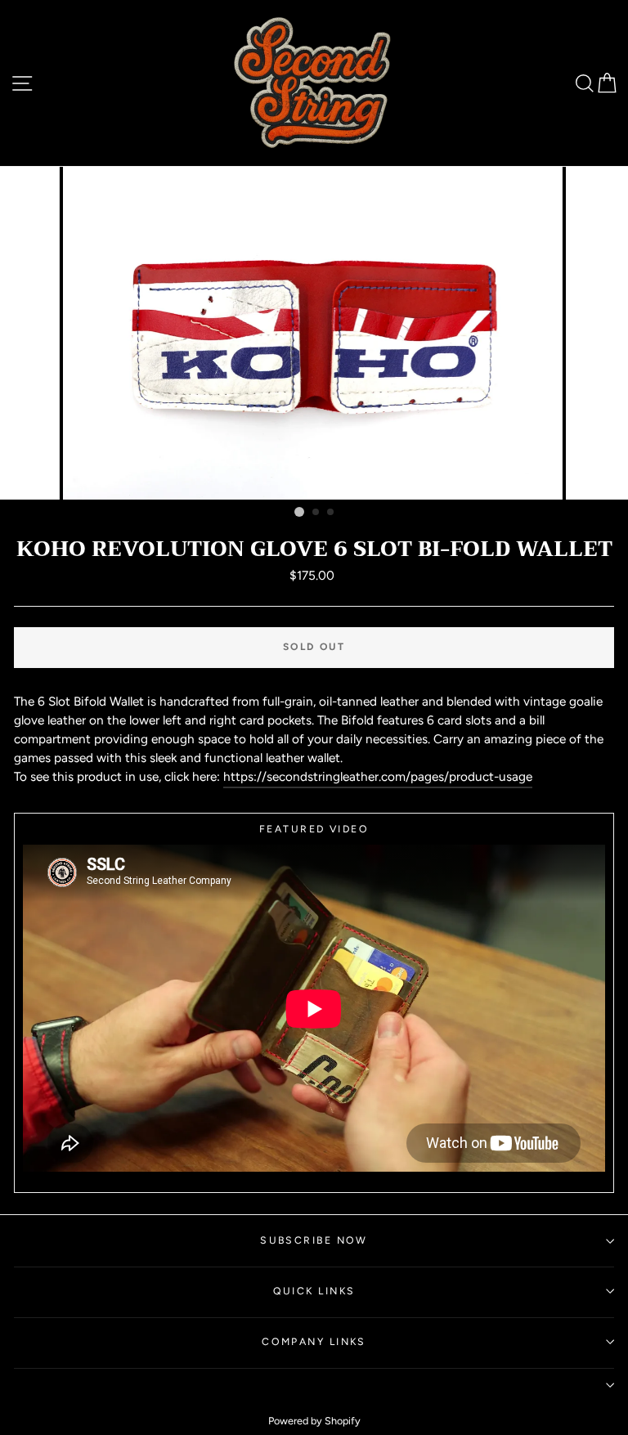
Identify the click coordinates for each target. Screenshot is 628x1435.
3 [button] (331, 513)
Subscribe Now (314, 1240)
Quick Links (314, 1291)
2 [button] (316, 513)
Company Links (314, 1341)
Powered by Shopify (314, 1421)
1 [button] (299, 512)
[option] (314, 333)
